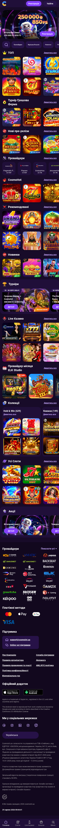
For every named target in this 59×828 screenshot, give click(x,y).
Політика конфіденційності (15, 670)
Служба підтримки (45, 655)
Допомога (41, 660)
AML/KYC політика (45, 665)
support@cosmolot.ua (20, 640)
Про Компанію (9, 655)
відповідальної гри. (39, 769)
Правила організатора (13, 660)
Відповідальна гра (11, 676)
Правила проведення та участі (17, 665)
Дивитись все (9, 414)
